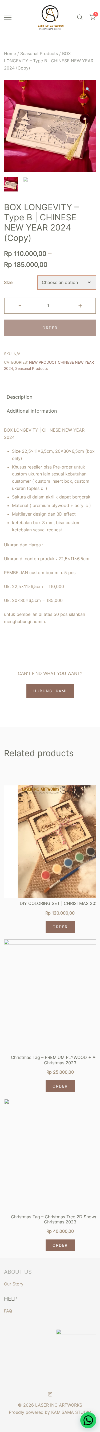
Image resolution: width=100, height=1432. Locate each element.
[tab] (50, 397)
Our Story (13, 1284)
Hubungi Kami (50, 691)
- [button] (19, 305)
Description (20, 397)
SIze (8, 282)
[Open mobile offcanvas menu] (7, 17)
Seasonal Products (39, 53)
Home (10, 53)
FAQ (8, 1311)
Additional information (32, 411)
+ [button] (80, 305)
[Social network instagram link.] (50, 1393)
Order (60, 926)
